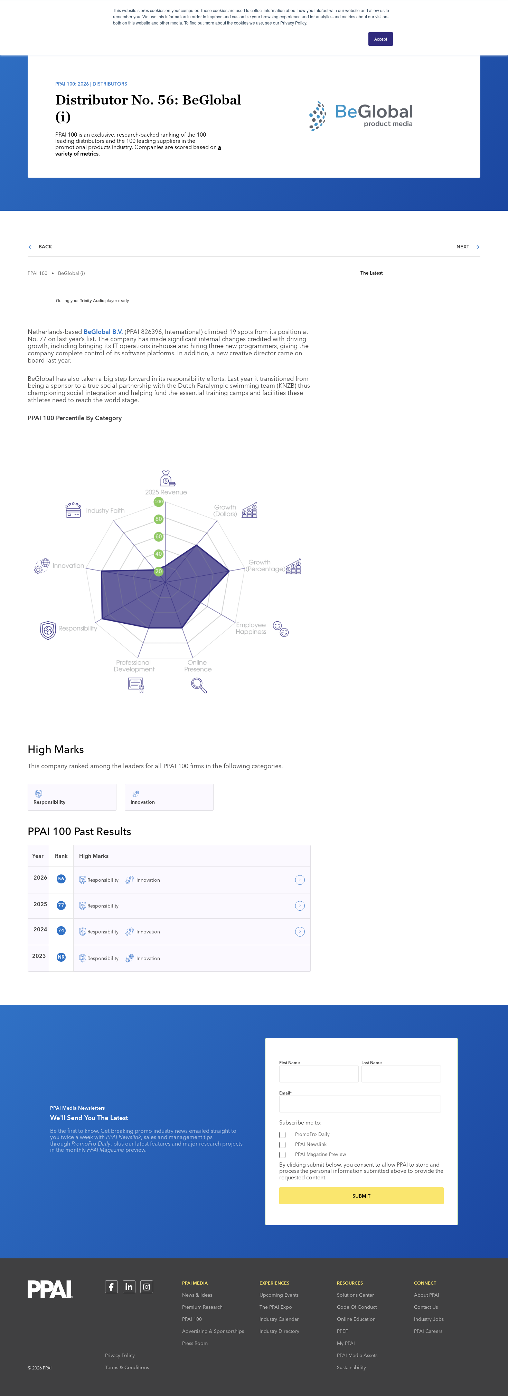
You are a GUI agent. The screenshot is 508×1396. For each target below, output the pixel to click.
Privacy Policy (120, 1355)
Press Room (195, 1343)
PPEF (342, 1331)
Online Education (356, 1319)
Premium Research (202, 1307)
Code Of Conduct (357, 1307)
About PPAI (426, 1295)
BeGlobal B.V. (102, 332)
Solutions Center (355, 1295)
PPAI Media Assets (357, 1355)
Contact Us (426, 1307)
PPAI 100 (37, 273)
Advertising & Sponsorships (213, 1331)
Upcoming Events (279, 1295)
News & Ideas (197, 1295)
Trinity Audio (92, 300)
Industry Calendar (279, 1319)
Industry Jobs (429, 1319)
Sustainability (351, 1367)
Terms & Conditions (127, 1367)
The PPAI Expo (276, 1307)
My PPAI (346, 1343)
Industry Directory (279, 1331)
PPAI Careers (428, 1331)
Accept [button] (380, 39)
